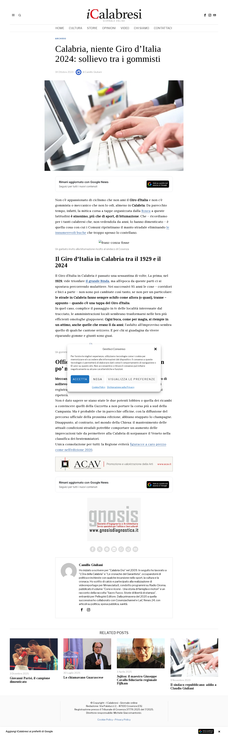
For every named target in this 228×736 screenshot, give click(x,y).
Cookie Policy (98, 387)
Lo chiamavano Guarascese (83, 677)
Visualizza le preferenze (131, 379)
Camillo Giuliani (93, 72)
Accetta (80, 379)
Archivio (60, 38)
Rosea (146, 211)
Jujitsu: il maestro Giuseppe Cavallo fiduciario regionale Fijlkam (137, 680)
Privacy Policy (123, 719)
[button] (155, 349)
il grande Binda (97, 281)
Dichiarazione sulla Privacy (120, 387)
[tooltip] (205, 15)
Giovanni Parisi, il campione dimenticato (30, 680)
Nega (97, 379)
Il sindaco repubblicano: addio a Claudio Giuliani (193, 686)
